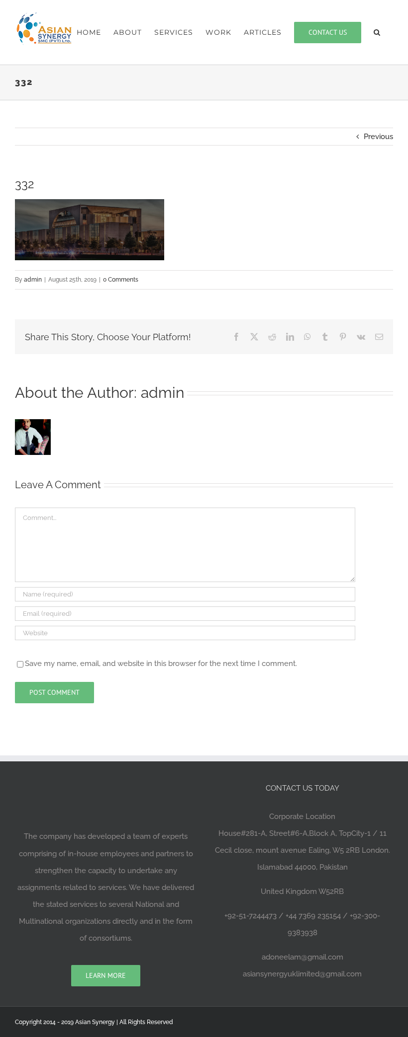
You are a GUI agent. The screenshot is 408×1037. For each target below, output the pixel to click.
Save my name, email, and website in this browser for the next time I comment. (161, 663)
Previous (378, 136)
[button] (377, 32)
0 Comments (120, 279)
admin (33, 279)
